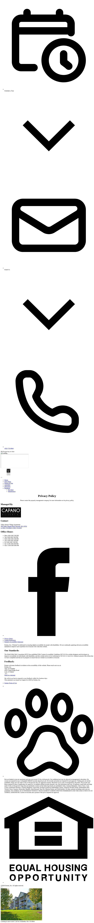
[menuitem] (48, 480)
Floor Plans (7, 481)
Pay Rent (10, 490)
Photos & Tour (8, 483)
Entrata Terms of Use (10, 683)
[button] (48, 776)
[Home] (8, 475)
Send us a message (9, 675)
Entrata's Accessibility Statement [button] (13, 642)
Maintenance (12, 491)
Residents (7, 488)
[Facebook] (48, 635)
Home (6, 480)
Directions (7, 486)
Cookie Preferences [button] (10, 640)
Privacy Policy (8, 638)
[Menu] (1, 477)
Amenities (7, 485)
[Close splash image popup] (1, 887)
